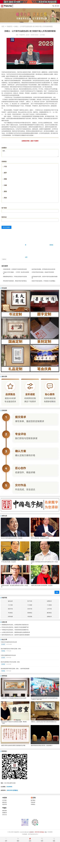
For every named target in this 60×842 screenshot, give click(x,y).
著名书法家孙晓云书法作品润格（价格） (10, 662)
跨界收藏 (10, 616)
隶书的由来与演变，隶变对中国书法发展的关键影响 (45, 277)
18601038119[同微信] (12, 790)
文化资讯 (3, 644)
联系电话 (4, 217)
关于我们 (4, 800)
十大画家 (29, 605)
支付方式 (4, 814)
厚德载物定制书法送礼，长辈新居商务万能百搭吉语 (15, 624)
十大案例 (49, 605)
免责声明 (4, 804)
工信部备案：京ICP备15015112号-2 (30, 834)
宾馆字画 (29, 608)
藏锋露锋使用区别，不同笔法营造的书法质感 (15, 276)
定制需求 (4, 147)
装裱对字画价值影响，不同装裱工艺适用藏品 (43, 281)
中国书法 (4, 259)
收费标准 (49, 601)
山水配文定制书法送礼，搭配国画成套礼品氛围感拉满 (16, 632)
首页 (3, 26)
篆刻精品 (49, 612)
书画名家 (33, 802)
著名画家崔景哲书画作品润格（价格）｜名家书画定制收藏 (15, 668)
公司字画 (49, 608)
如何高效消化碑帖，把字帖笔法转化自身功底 (43, 269)
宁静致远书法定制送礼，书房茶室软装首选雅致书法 (15, 629)
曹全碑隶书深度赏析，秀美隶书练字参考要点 (15, 281)
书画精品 (33, 804)
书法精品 (10, 612)
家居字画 (10, 608)
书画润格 (29, 616)
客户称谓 (4, 208)
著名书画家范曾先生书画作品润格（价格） (11, 648)
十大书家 (10, 605)
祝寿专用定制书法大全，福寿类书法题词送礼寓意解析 (16, 634)
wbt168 (27, 34)
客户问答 (29, 601)
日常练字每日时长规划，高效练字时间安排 (43, 272)
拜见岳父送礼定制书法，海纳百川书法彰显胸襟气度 (15, 627)
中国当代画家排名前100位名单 (8, 655)
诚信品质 (10, 601)
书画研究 (9, 26)
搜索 (57, 592)
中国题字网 (22, 34)
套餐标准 (49, 616)
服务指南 (4, 810)
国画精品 (29, 612)
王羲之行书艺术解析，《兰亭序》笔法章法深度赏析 (16, 272)
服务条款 (4, 802)
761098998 (9, 786)
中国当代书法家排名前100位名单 (9, 642)
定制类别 (4, 179)
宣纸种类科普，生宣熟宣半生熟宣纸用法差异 (15, 269)
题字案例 (33, 800)
